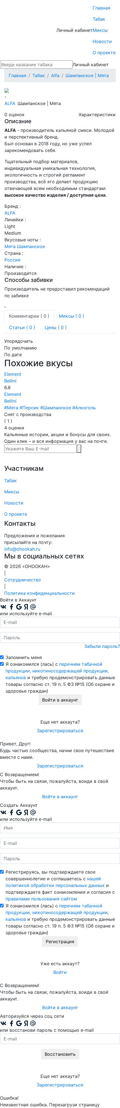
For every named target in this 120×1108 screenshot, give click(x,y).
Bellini (10, 381)
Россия (12, 260)
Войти (60, 972)
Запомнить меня (24, 657)
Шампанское (31, 246)
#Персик (29, 407)
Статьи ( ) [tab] (22, 327)
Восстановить (60, 1054)
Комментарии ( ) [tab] (29, 316)
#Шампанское (55, 407)
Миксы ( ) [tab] (71, 316)
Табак (99, 19)
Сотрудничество (22, 579)
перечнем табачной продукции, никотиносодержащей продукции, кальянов (57, 670)
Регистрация (60, 941)
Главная (101, 8)
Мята (10, 246)
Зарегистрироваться (60, 730)
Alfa (9, 103)
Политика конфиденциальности (39, 593)
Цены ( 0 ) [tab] (56, 327)
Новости (102, 41)
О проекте (104, 52)
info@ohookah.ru (22, 549)
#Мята (11, 407)
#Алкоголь (84, 407)
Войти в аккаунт (60, 700)
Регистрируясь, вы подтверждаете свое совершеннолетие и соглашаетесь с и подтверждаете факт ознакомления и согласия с (60, 885)
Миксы (100, 30)
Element (12, 374)
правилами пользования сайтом (41, 899)
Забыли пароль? (102, 646)
